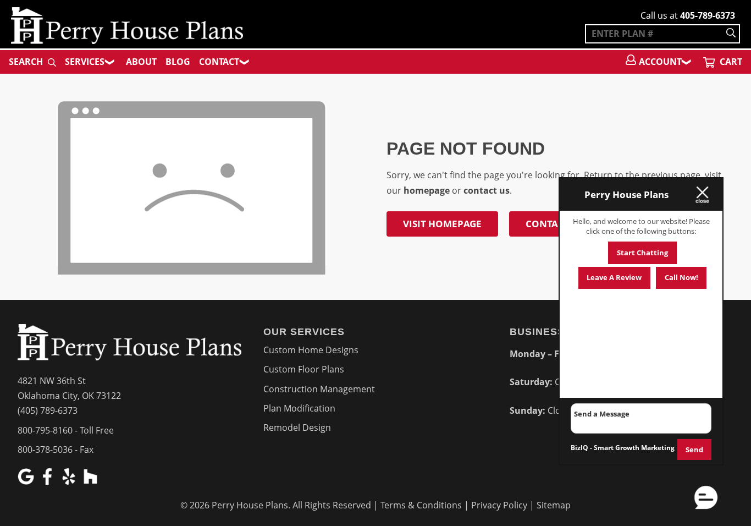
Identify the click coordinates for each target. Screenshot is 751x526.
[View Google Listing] (27, 481)
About (141, 62)
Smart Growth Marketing (634, 447)
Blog (177, 62)
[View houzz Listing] (91, 481)
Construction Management (319, 389)
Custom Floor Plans (303, 369)
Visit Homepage (442, 223)
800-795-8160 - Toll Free (66, 430)
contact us (486, 190)
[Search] (731, 33)
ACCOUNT (660, 62)
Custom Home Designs (310, 350)
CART (729, 62)
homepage (427, 190)
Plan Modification (299, 408)
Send (694, 449)
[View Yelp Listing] (70, 481)
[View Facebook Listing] (48, 481)
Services (84, 62)
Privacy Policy (499, 505)
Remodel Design (297, 427)
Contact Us (555, 223)
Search (27, 62)
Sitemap (554, 505)
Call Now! (681, 277)
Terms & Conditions (421, 505)
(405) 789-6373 (48, 410)
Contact (219, 62)
